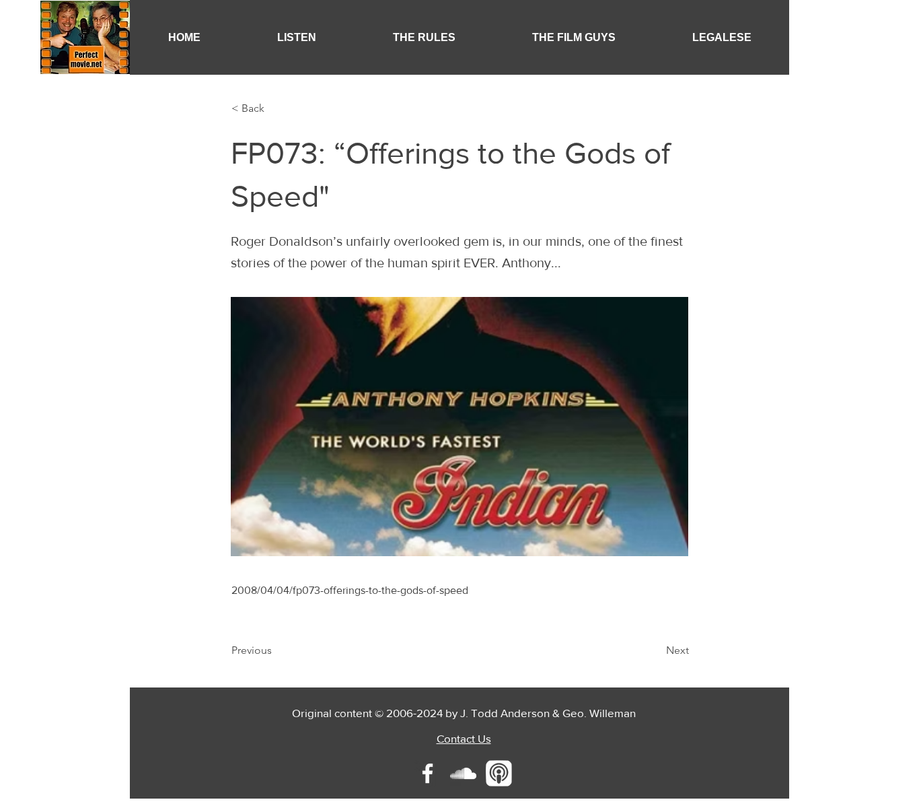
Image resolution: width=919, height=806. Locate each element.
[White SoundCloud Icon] (463, 773)
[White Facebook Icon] (427, 773)
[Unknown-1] (499, 773)
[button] (297, 37)
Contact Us (464, 738)
